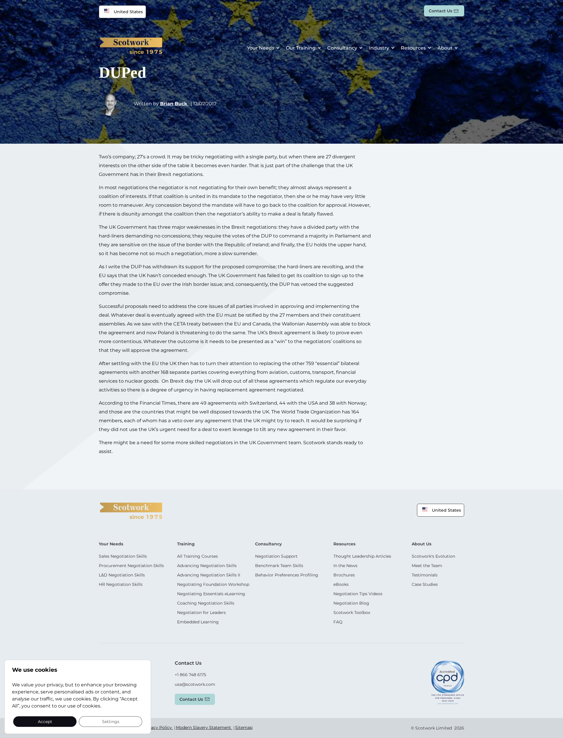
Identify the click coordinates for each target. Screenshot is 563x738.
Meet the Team (427, 565)
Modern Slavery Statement (204, 727)
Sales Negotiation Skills (123, 556)
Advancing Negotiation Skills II (208, 575)
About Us (421, 544)
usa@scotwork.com (195, 684)
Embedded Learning (198, 622)
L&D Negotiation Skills (122, 575)
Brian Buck (174, 103)
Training (186, 544)
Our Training (301, 48)
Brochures (344, 575)
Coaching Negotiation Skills (205, 603)
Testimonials (424, 575)
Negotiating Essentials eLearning (211, 593)
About (444, 48)
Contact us (440, 10)
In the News (345, 565)
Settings (110, 721)
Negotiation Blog (351, 603)
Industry (379, 48)
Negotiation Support (276, 556)
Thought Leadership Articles (362, 556)
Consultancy (342, 48)
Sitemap (243, 727)
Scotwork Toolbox (351, 612)
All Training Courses (197, 556)
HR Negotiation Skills (121, 584)
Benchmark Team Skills (279, 565)
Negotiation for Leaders (201, 612)
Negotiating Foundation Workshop (213, 584)
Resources (413, 48)
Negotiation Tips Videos (357, 593)
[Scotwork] (131, 510)
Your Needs (260, 48)
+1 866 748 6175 (190, 674)
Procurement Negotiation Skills (131, 565)
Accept (45, 721)
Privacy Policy (158, 727)
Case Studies (425, 584)
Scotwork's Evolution (433, 556)
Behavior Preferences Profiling (286, 575)
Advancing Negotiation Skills (207, 565)
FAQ (337, 622)
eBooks (341, 584)
